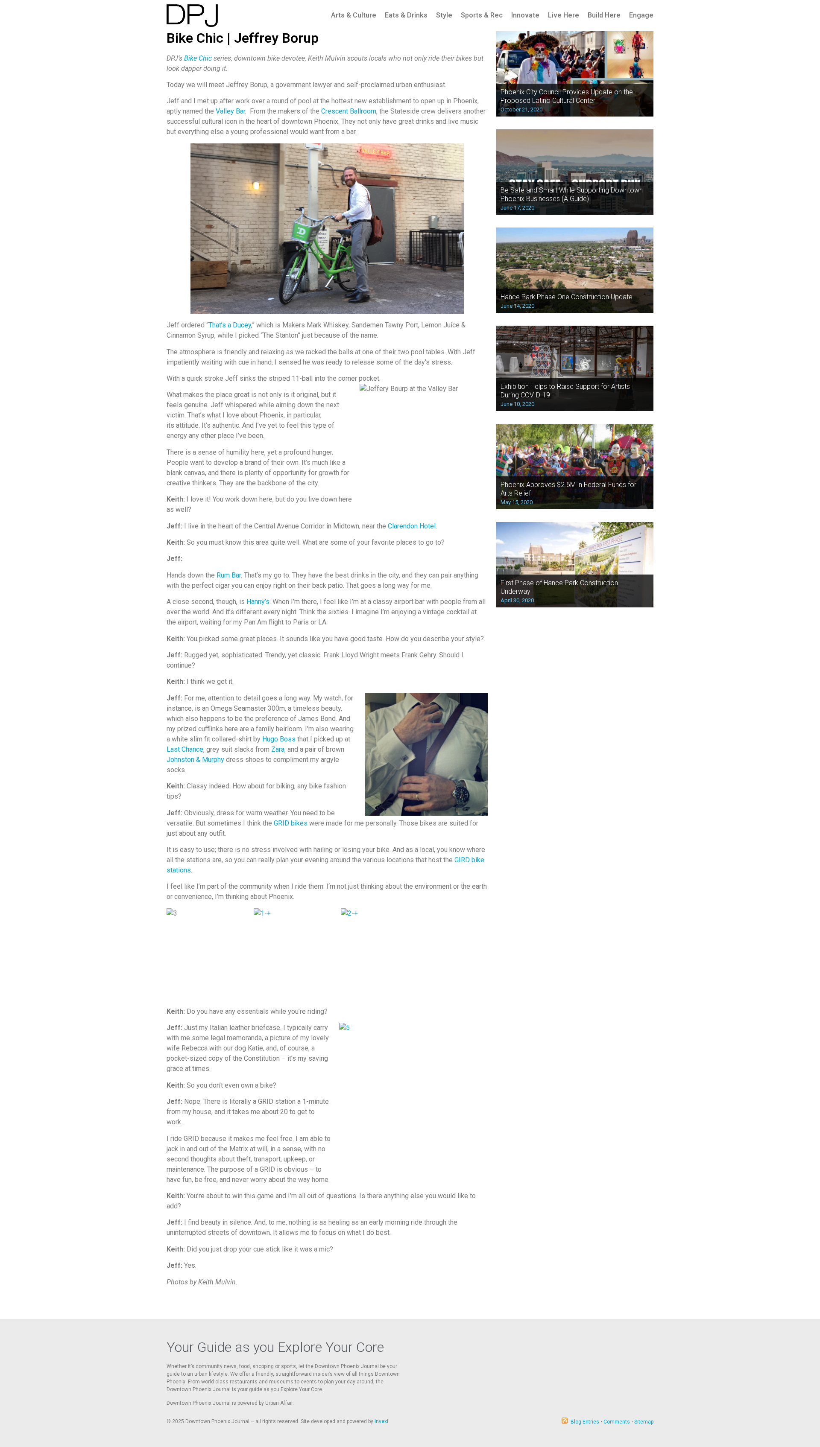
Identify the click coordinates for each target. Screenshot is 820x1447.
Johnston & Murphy (195, 760)
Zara (277, 749)
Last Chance (185, 749)
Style (444, 15)
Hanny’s (257, 602)
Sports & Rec (482, 15)
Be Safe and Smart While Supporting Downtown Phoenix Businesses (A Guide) (572, 194)
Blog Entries (585, 1422)
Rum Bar (229, 575)
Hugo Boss (279, 739)
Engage (641, 15)
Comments (616, 1422)
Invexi (381, 1421)
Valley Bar (230, 111)
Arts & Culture (353, 15)
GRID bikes (291, 823)
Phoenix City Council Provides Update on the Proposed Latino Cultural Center (567, 96)
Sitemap (643, 1422)
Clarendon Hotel (412, 526)
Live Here (563, 15)
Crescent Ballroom (348, 111)
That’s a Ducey (229, 325)
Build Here (604, 15)
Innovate (525, 15)
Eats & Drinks (406, 15)
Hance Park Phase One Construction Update (567, 297)
